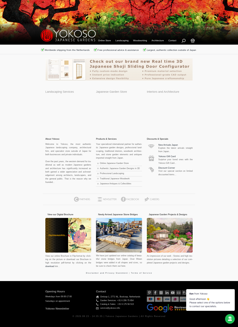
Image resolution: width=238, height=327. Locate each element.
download (49, 266)
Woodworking (140, 40)
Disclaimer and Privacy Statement (107, 273)
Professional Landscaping (112, 173)
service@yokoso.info (110, 308)
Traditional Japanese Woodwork (115, 178)
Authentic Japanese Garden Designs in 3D (120, 168)
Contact (172, 40)
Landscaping (122, 40)
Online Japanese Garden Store (114, 163)
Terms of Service (141, 273)
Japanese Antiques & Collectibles (115, 184)
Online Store (104, 40)
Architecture (158, 40)
